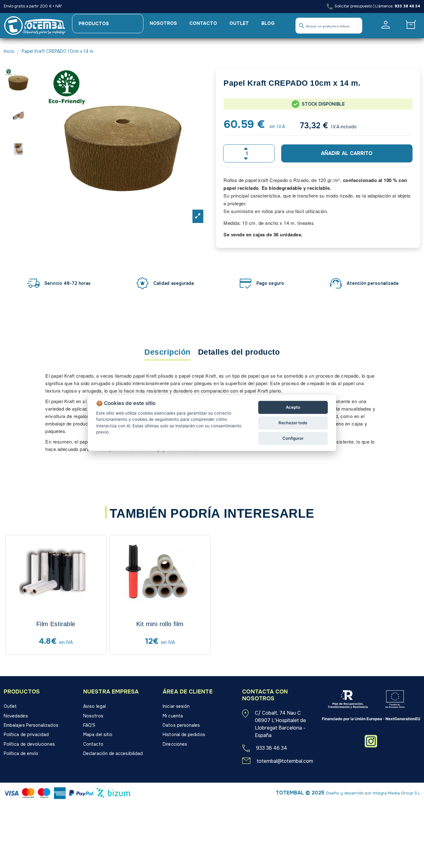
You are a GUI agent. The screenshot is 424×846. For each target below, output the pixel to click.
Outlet (10, 706)
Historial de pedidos (184, 734)
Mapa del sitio (97, 734)
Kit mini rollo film (160, 624)
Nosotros (93, 716)
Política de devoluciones (29, 744)
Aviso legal (94, 706)
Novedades (16, 716)
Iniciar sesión (176, 706)
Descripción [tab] (167, 352)
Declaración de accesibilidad (113, 753)
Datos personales (181, 725)
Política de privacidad (26, 734)
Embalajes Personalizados (31, 725)
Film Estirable (55, 624)
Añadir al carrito (346, 153)
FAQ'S (89, 725)
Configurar (293, 438)
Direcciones (175, 744)
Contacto (93, 744)
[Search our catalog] (301, 26)
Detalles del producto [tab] (239, 352)
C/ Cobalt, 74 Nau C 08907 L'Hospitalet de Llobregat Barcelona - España (280, 724)
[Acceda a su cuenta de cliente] (386, 25)
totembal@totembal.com (285, 761)
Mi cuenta (173, 716)
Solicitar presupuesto (353, 6)
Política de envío (21, 753)
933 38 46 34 (407, 6)
